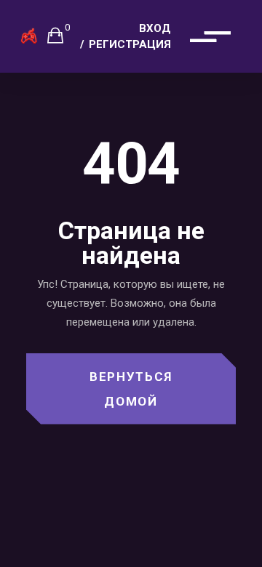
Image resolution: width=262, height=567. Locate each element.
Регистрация (130, 44)
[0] (55, 34)
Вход (155, 28)
